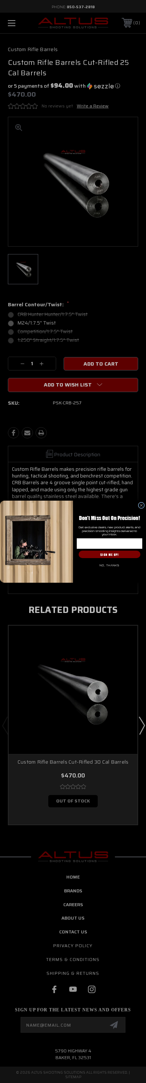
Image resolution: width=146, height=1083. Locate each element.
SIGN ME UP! (109, 554)
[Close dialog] (141, 505)
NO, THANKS (109, 565)
